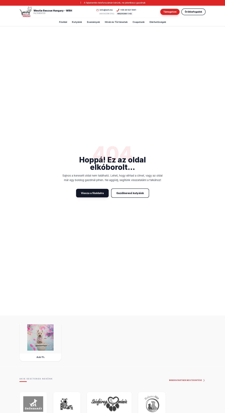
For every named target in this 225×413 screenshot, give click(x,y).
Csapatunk (139, 22)
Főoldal (63, 22)
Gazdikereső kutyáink (130, 193)
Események (93, 22)
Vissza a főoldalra (92, 193)
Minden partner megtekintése (185, 380)
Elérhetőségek (158, 22)
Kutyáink (77, 22)
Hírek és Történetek (116, 22)
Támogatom (169, 11)
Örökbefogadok (193, 11)
